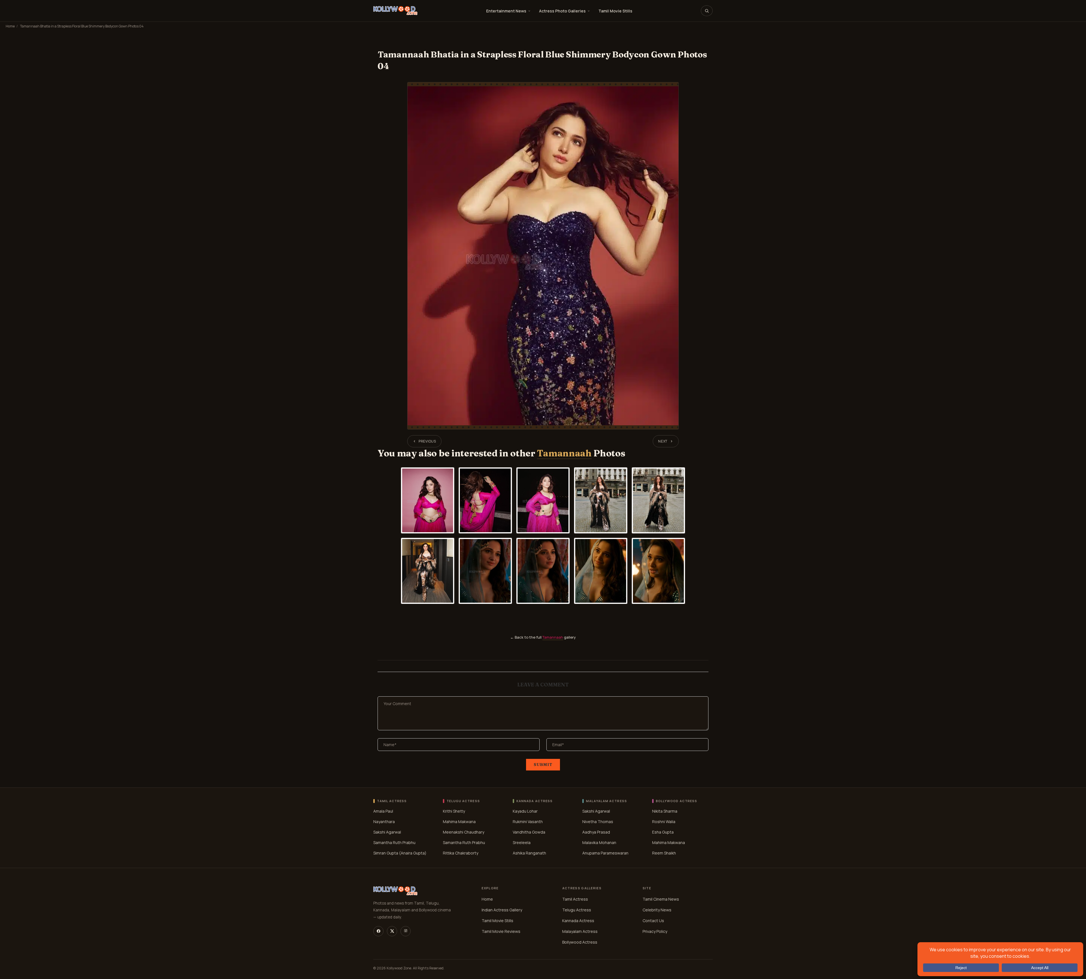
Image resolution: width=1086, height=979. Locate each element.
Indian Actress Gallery (502, 910)
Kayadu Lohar (525, 811)
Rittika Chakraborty (460, 853)
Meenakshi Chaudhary (463, 832)
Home (10, 26)
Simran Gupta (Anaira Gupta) (399, 853)
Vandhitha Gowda (529, 832)
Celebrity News (657, 910)
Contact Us (653, 920)
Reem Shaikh (664, 853)
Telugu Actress (576, 910)
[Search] (707, 10)
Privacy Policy (655, 931)
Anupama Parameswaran (605, 853)
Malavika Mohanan (599, 842)
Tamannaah (564, 453)
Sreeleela (522, 842)
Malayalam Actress (580, 931)
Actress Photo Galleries (562, 11)
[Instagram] (405, 931)
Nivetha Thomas (597, 821)
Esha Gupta (663, 832)
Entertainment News (506, 11)
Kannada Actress (578, 920)
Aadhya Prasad (596, 832)
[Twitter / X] (392, 931)
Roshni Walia (663, 821)
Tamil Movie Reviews (501, 931)
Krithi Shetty (454, 811)
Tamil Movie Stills (615, 11)
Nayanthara (384, 821)
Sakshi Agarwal (387, 832)
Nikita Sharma (664, 811)
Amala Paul (383, 811)
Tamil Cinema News (661, 899)
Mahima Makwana (459, 821)
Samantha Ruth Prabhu (394, 842)
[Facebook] (378, 931)
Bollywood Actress (579, 942)
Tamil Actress (575, 899)
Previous (427, 441)
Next (662, 441)
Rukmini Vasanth (528, 821)
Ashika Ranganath (529, 853)
